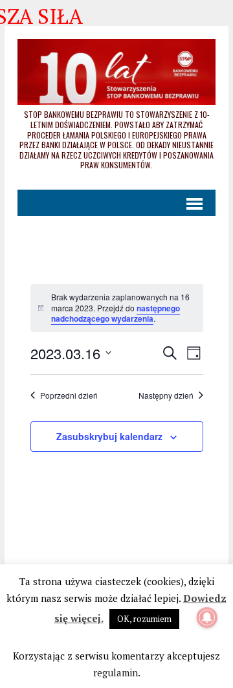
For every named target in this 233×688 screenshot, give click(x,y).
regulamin (115, 672)
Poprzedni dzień (69, 395)
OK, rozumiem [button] (144, 619)
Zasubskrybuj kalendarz (109, 436)
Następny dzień (166, 395)
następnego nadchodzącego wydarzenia (115, 313)
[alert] (116, 308)
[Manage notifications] (207, 617)
